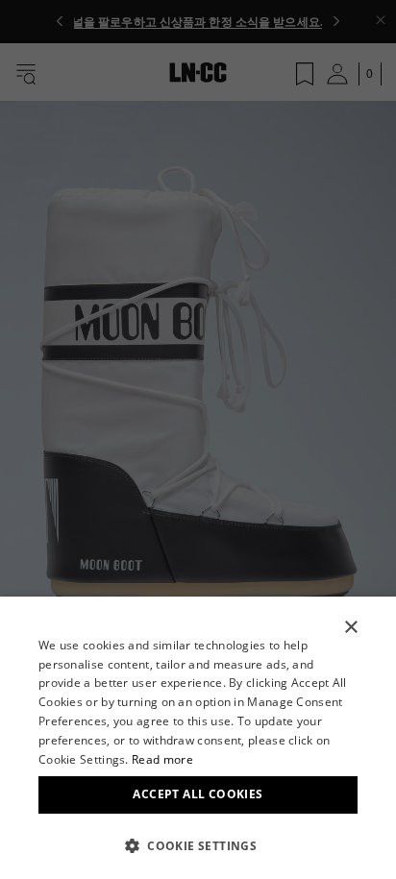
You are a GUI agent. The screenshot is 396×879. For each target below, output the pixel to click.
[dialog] (198, 738)
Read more (162, 759)
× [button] (350, 628)
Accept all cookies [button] (197, 794)
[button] (198, 845)
